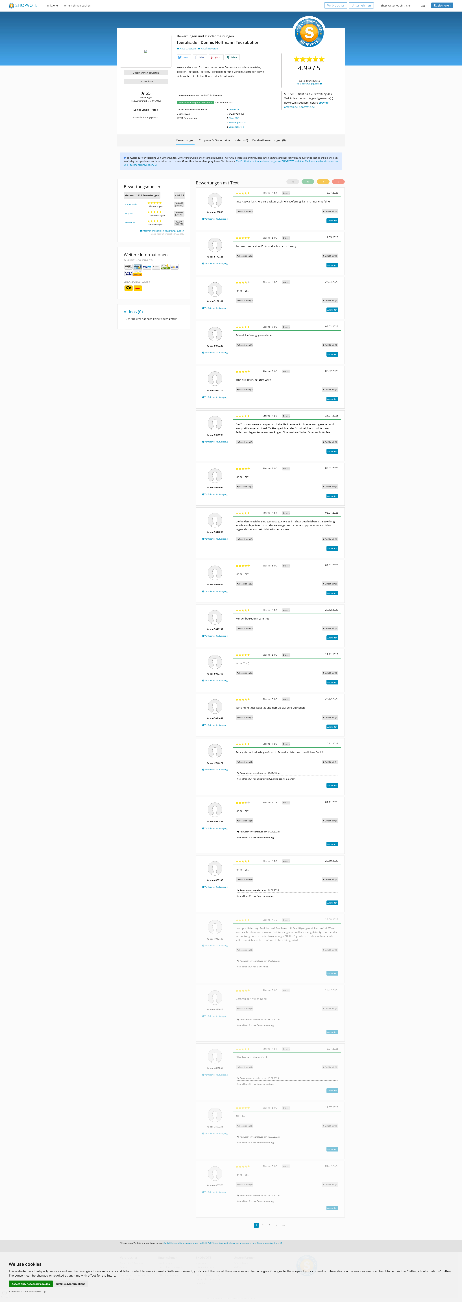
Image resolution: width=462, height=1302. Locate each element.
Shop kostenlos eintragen (396, 5)
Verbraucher (336, 5)
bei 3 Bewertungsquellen (308, 83)
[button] (184, 57)
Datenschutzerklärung (34, 1291)
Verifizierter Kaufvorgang (216, 218)
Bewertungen (185, 140)
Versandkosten (236, 126)
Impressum (14, 1291)
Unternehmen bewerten (146, 72)
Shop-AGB (234, 118)
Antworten (332, 220)
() (331, 211)
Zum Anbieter (145, 81)
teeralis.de (234, 109)
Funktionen (52, 5)
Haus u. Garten (187, 48)
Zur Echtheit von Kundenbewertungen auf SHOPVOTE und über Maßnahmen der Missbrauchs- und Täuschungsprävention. (221, 1243)
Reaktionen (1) (245, 762)
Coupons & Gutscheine (214, 140)
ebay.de (128, 213)
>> (283, 1225)
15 (293, 181)
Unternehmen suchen (77, 5)
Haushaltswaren (209, 48)
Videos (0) (241, 140)
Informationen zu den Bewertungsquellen (163, 230)
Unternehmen (361, 5)
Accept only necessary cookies (31, 1283)
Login (424, 5)
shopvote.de (131, 204)
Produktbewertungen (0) (269, 140)
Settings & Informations (70, 1283)
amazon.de (130, 222)
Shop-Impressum (237, 122)
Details (286, 193)
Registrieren (442, 5)
